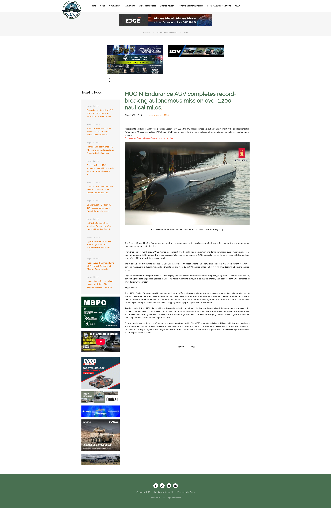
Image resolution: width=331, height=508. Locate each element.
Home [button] (93, 6)
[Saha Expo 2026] (135, 50)
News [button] (102, 6)
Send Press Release (147, 6)
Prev (181, 347)
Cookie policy (155, 497)
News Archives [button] (115, 6)
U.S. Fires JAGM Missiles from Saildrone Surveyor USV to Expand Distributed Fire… (100, 189)
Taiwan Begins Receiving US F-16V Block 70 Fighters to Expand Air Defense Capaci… (100, 113)
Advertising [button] (130, 6)
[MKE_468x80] (135, 69)
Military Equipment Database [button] (191, 6)
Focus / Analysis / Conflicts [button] (219, 6)
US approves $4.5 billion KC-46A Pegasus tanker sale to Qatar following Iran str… (99, 207)
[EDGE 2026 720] (165, 19)
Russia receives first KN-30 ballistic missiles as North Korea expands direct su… (99, 131)
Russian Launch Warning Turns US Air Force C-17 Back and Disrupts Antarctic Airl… (100, 265)
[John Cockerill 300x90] (100, 459)
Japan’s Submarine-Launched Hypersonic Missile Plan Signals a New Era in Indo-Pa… (100, 284)
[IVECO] (196, 51)
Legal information (174, 497)
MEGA (237, 6)
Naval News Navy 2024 (158, 115)
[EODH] (100, 372)
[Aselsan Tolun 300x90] (100, 411)
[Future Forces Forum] (135, 59)
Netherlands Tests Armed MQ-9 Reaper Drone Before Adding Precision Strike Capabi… (100, 149)
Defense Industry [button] (167, 6)
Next (193, 347)
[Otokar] (100, 397)
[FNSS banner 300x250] (100, 435)
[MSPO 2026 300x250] (100, 312)
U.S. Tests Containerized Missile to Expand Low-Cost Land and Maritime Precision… (100, 226)
